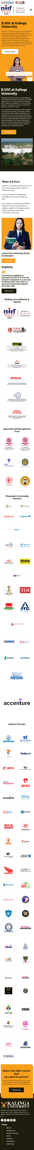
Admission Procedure (12, 1133)
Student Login (10, 1144)
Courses (8, 1136)
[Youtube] (11, 1120)
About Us (8, 1128)
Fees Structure (10, 1141)
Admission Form (11, 1130)
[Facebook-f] (2, 1120)
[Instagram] (8, 1120)
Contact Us (9, 1138)
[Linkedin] (14, 1120)
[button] (30, 9)
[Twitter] (5, 1120)
